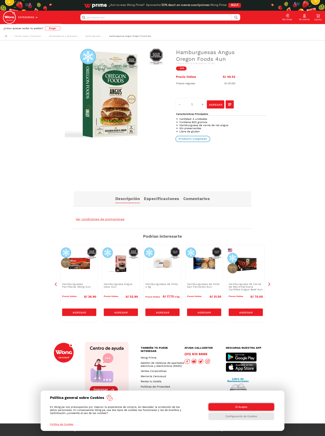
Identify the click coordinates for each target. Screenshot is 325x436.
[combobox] (160, 17)
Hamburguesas (93, 36)
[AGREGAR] (215, 104)
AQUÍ (234, 5)
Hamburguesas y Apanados (63, 36)
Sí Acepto (241, 407)
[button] (304, 17)
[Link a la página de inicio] (6, 36)
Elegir (52, 28)
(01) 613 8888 (196, 354)
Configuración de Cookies (241, 416)
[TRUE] (79, 312)
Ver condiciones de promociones (100, 219)
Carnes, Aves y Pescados (28, 36)
